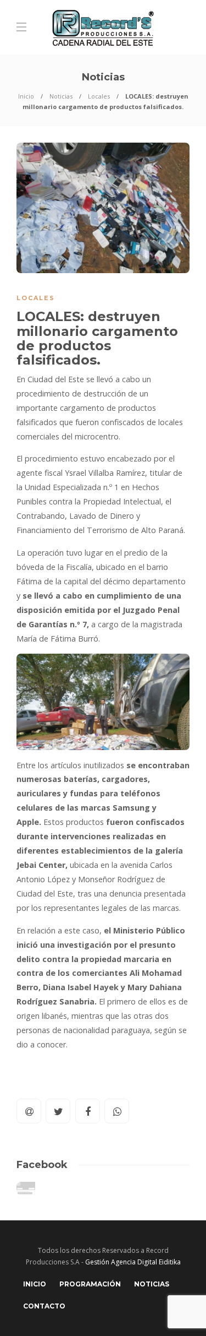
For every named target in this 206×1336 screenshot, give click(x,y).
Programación (90, 1284)
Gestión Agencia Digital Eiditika (133, 1262)
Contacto (44, 1306)
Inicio (26, 96)
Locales (99, 96)
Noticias (61, 96)
